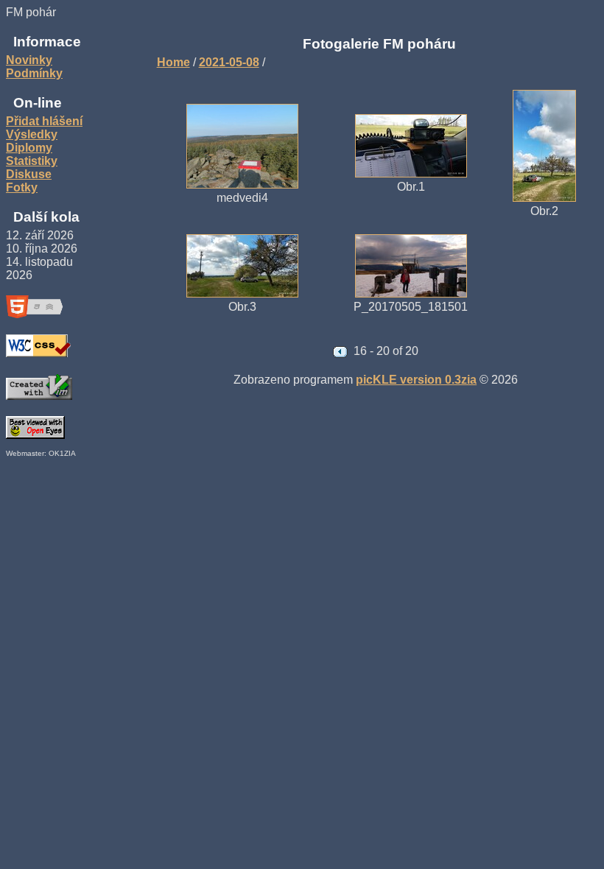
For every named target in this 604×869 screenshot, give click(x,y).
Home (173, 62)
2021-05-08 (229, 62)
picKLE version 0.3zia (416, 379)
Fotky (22, 187)
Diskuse (29, 174)
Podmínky (34, 73)
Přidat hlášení (44, 121)
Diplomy (29, 147)
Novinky (29, 60)
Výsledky (31, 134)
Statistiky (31, 161)
